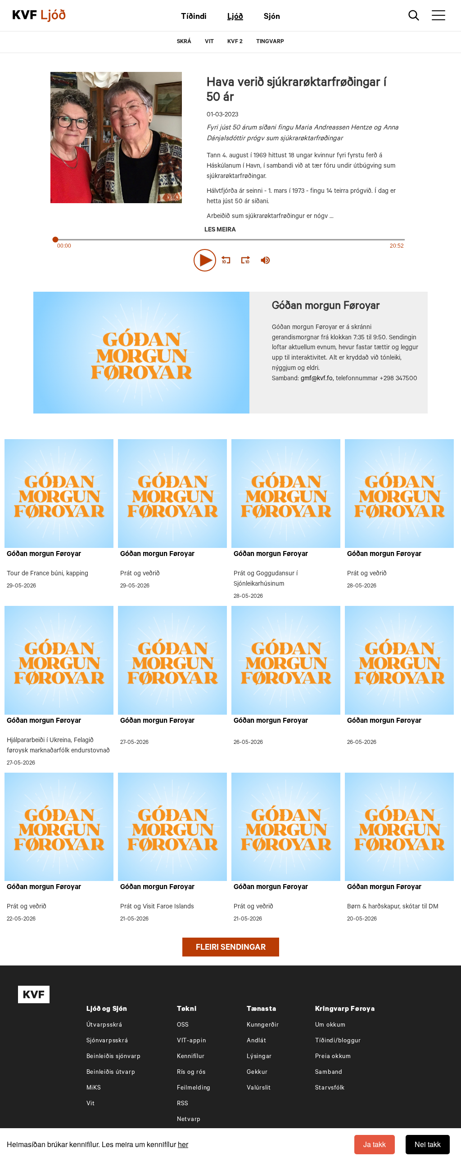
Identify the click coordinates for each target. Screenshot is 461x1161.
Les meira (220, 230)
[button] (205, 260)
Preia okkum (333, 1057)
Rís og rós (191, 1072)
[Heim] (24, 15)
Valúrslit (259, 1088)
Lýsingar (259, 1057)
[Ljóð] (61, 15)
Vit (90, 1104)
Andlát (257, 1041)
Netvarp (189, 1120)
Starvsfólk (330, 1088)
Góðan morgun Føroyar (44, 555)
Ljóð (235, 17)
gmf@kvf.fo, (317, 379)
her (183, 1144)
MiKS (93, 1088)
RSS (183, 1104)
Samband (329, 1072)
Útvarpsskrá (104, 1025)
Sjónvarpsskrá (107, 1041)
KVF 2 (235, 42)
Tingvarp (270, 42)
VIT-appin (191, 1041)
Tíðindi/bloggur (338, 1041)
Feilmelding (194, 1088)
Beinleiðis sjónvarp (113, 1057)
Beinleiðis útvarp (111, 1072)
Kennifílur (191, 1057)
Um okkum (330, 1025)
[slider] (307, 260)
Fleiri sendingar (231, 948)
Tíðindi (194, 17)
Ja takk (374, 1144)
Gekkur (257, 1072)
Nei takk (428, 1144)
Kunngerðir (263, 1025)
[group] (266, 260)
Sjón (272, 17)
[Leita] (413, 15)
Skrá (184, 42)
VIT (209, 42)
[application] (230, 258)
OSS (183, 1025)
